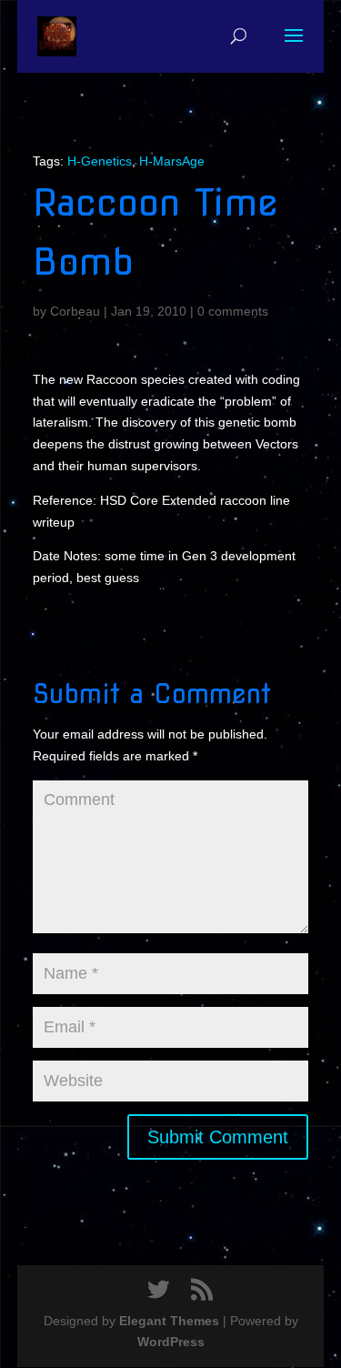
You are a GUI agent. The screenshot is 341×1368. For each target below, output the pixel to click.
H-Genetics (99, 161)
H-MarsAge (172, 161)
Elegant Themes (169, 1320)
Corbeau (75, 311)
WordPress (171, 1341)
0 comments (232, 311)
